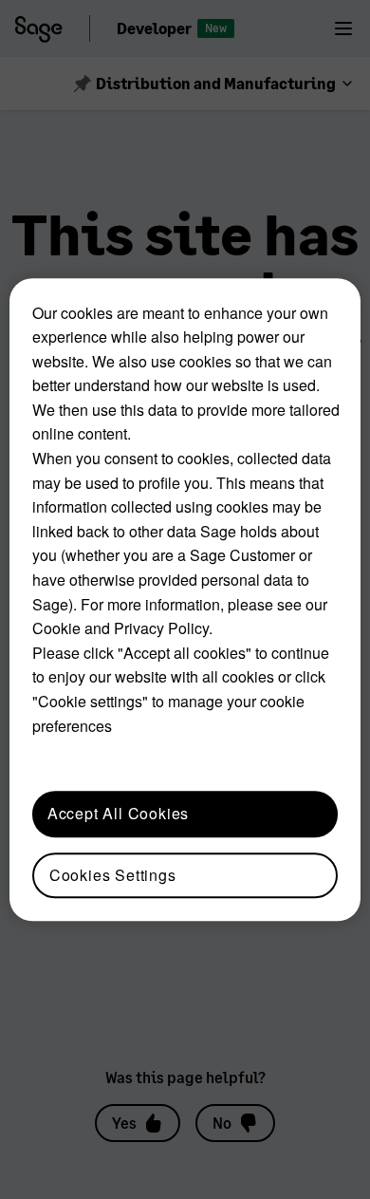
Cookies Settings (112, 875)
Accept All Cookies (118, 813)
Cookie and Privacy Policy (120, 628)
